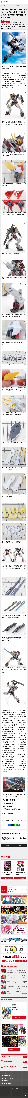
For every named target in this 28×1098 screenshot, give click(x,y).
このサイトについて (8, 1078)
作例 (16, 24)
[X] (12, 825)
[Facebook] (9, 825)
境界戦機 (21, 24)
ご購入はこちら (7, 878)
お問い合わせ (7, 1075)
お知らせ (6, 1073)
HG (3, 24)
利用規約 (6, 1081)
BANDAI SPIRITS (9, 24)
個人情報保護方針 (8, 1083)
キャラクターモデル (5, 22)
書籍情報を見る (13, 1049)
